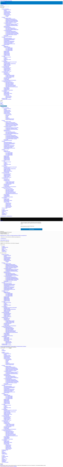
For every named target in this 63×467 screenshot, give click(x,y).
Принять (15, 466)
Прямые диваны (6, 92)
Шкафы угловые (6, 51)
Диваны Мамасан (7, 88)
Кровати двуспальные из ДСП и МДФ (12, 21)
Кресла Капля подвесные (10, 82)
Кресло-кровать (8, 97)
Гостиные (3, 56)
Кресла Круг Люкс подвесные (10, 192)
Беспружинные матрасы (8, 142)
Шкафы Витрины (7, 52)
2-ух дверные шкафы (9, 47)
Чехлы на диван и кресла (10, 119)
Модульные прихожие (7, 67)
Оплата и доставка (5, 247)
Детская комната (4, 306)
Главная (1, 220)
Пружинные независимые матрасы (9, 38)
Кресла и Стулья (6, 340)
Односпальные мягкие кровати (11, 31)
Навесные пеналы (7, 53)
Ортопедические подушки (8, 42)
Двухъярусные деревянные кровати (11, 24)
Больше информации (7, 466)
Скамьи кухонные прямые (10, 182)
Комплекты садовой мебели (8, 196)
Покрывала (7, 362)
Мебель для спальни (5, 254)
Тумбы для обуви (6, 70)
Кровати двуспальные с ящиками (11, 22)
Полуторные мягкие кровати (10, 273)
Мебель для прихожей (5, 66)
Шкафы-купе (6, 46)
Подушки (7, 15)
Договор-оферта (13, 346)
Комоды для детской (7, 65)
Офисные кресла (8, 444)
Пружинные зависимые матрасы (9, 39)
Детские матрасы (6, 40)
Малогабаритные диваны (8, 93)
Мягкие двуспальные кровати (10, 18)
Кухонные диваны (7, 74)
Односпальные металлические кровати (12, 278)
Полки (5, 60)
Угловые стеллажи (7, 55)
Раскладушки (6, 35)
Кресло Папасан (6, 87)
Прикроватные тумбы (7, 12)
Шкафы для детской (7, 64)
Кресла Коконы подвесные (8, 81)
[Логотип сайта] (1, 5)
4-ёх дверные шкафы (9, 49)
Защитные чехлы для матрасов (9, 146)
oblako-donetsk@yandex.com (4, 240)
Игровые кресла (8, 203)
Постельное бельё (8, 114)
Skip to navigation (3, 0)
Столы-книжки (6, 79)
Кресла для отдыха (9, 96)
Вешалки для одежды (7, 69)
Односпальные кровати (7, 30)
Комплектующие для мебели (6, 99)
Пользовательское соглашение (21, 346)
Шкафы (3, 45)
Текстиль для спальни (7, 14)
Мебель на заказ (4, 98)
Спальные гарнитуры (7, 9)
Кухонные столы (6, 78)
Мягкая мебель (4, 336)
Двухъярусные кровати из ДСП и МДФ (12, 23)
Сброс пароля (31, 229)
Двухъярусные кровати (7, 126)
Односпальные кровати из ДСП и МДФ (12, 33)
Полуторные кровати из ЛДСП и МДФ (12, 29)
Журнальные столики (7, 59)
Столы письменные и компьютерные (10, 63)
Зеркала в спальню (7, 258)
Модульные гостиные (7, 161)
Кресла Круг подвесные (9, 83)
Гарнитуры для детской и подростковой (10, 307)
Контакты (3, 250)
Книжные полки (6, 311)
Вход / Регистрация (5, 462)
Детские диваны (6, 94)
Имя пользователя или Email (27, 226)
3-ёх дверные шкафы (9, 48)
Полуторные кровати (7, 27)
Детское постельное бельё (10, 118)
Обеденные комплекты (7, 77)
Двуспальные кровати (7, 121)
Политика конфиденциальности (5, 346)
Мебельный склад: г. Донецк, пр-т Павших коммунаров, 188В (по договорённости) (13, 235)
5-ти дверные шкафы (9, 50)
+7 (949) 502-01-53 (3, 238)
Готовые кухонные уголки (10, 76)
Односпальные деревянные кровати (11, 136)
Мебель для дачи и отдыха (6, 326)
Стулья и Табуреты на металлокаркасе (10, 80)
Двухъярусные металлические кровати (12, 25)
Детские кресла (8, 204)
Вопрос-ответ (4, 251)
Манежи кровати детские (8, 414)
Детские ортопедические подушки (9, 43)
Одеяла (7, 16)
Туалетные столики (7, 11)
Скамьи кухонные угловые (10, 75)
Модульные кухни (7, 72)
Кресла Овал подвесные (10, 84)
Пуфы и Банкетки (7, 13)
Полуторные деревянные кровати (11, 28)
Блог (3, 248)
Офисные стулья (8, 95)
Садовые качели (6, 89)
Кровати (3, 17)
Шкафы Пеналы (6, 156)
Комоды (5, 10)
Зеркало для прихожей (7, 316)
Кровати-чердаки (7, 26)
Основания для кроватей (8, 36)
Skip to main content (9, 0)
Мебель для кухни (5, 71)
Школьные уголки (7, 62)
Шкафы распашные (7, 151)
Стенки (5, 57)
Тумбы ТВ (5, 58)
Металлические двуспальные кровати (12, 20)
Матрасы (3, 282)
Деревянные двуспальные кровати (11, 19)
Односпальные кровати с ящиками (11, 34)
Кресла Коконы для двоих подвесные (12, 86)
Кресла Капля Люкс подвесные (11, 330)
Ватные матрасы (6, 44)
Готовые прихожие (7, 68)
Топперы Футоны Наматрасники (9, 41)
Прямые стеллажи (7, 54)
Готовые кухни (6, 73)
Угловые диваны (6, 91)
